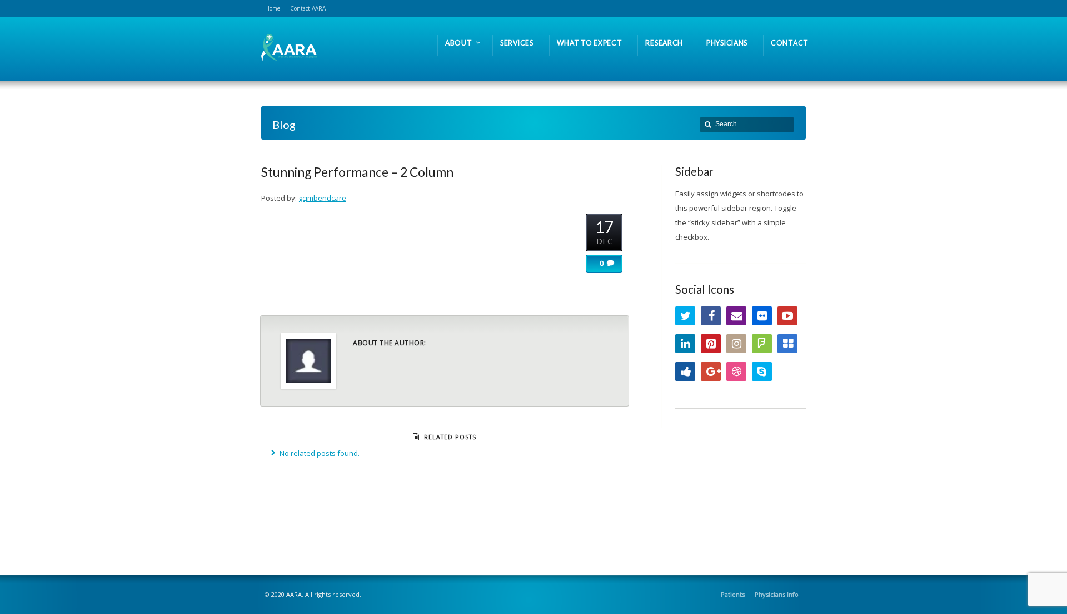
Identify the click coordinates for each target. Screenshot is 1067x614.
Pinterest (711, 343)
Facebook (711, 315)
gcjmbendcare (322, 198)
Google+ (711, 371)
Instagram (736, 343)
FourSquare (762, 343)
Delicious (787, 343)
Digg (685, 371)
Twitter (685, 315)
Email (736, 315)
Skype (762, 371)
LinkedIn (685, 343)
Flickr (762, 315)
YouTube (787, 315)
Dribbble (736, 371)
